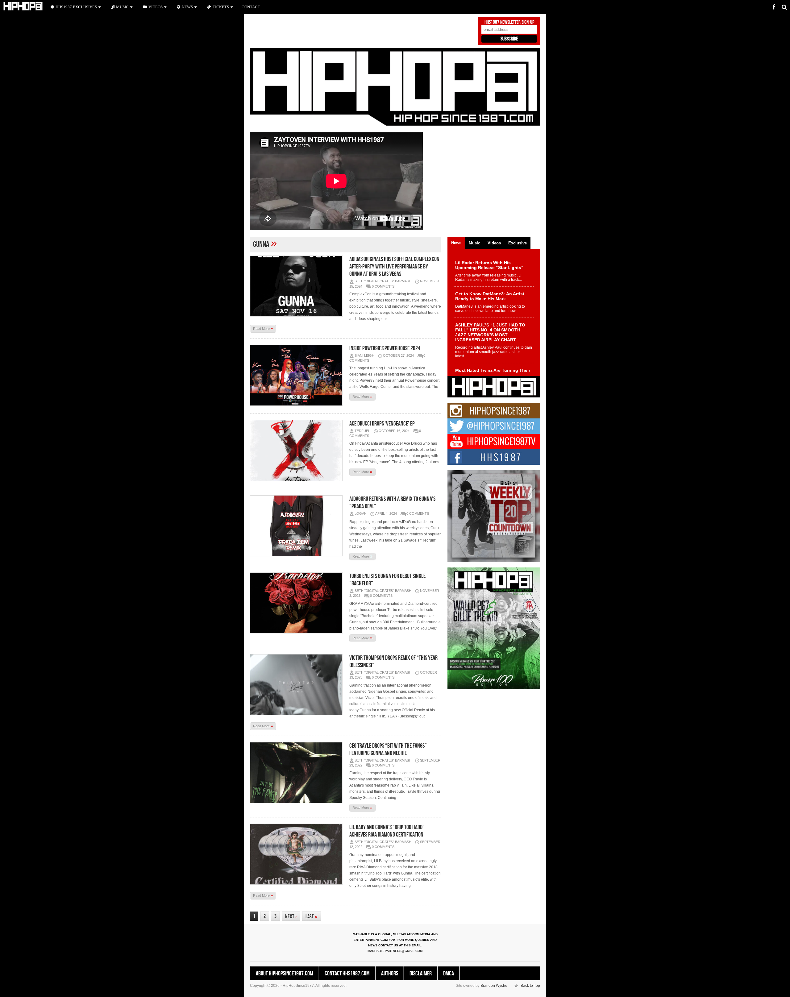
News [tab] (456, 242)
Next (291, 916)
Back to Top (530, 985)
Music (122, 7)
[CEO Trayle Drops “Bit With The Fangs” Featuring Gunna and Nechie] (298, 772)
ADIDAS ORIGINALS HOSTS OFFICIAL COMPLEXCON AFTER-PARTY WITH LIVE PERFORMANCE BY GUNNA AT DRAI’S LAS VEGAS (394, 266)
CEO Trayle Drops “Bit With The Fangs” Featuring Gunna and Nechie (388, 749)
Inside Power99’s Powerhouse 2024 (384, 348)
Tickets (221, 7)
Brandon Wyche (493, 985)
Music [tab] (474, 243)
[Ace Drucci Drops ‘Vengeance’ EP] (298, 450)
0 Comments (383, 286)
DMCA (448, 973)
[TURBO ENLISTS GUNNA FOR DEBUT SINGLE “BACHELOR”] (298, 603)
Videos (155, 7)
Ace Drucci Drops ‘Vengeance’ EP (382, 423)
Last (312, 916)
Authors (389, 973)
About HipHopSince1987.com (284, 973)
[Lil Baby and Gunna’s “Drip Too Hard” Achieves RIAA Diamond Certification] (298, 854)
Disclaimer (421, 973)
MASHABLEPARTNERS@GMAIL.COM (395, 951)
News (187, 7)
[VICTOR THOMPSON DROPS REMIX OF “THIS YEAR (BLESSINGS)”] (298, 684)
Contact (251, 7)
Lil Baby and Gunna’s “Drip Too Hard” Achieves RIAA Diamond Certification (387, 831)
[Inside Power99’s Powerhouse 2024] (298, 375)
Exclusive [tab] (517, 243)
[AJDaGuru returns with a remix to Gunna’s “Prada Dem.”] (298, 525)
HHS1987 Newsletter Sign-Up (509, 22)
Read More (263, 328)
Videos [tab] (494, 243)
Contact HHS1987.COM (347, 973)
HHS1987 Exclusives (76, 7)
